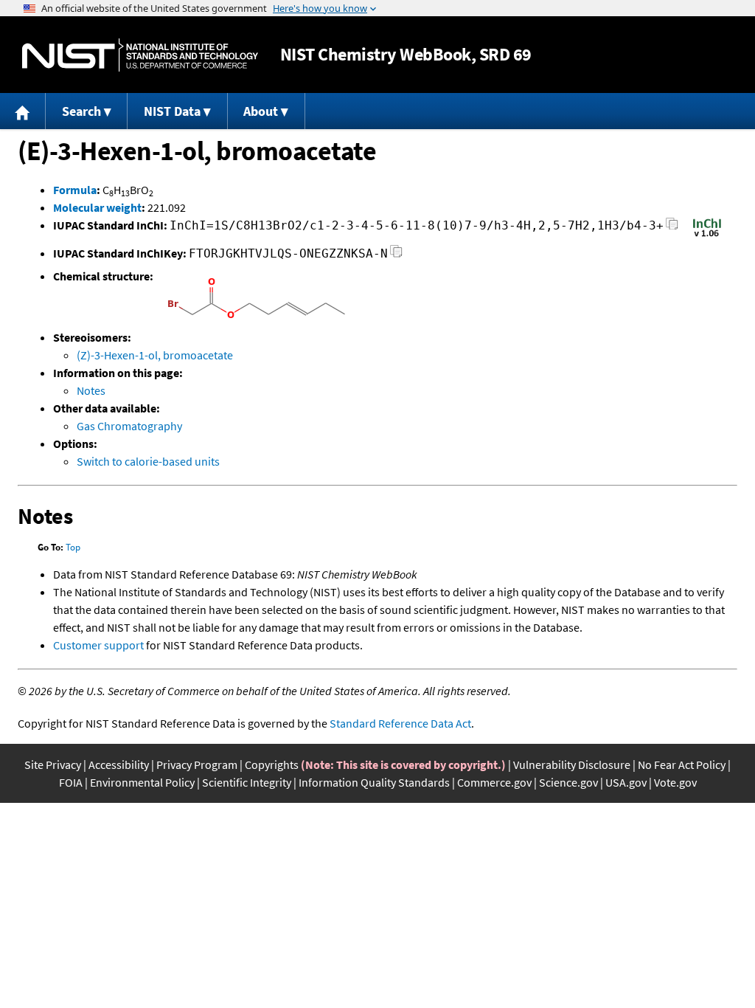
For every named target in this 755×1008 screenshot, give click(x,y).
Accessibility (118, 764)
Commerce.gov (494, 782)
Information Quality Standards (374, 782)
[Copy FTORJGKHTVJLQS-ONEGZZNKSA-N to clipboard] (396, 255)
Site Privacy (52, 764)
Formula (75, 189)
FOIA (71, 782)
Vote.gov (675, 782)
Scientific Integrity (246, 782)
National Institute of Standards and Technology (140, 55)
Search (81, 111)
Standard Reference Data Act (400, 723)
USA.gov (626, 782)
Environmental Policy (142, 782)
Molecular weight (97, 207)
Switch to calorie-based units (148, 461)
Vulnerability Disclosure (571, 764)
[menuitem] (23, 111)
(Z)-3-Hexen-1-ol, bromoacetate (155, 355)
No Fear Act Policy (682, 764)
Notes (91, 390)
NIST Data (172, 111)
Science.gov (568, 782)
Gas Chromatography (129, 425)
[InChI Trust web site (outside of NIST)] (707, 235)
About (260, 111)
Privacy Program (196, 764)
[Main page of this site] (23, 111)
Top (73, 547)
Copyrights (272, 764)
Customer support (98, 645)
